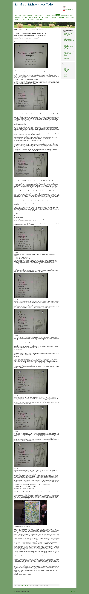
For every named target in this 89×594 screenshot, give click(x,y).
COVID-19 (67, 17)
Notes (41, 19)
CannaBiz (16, 19)
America (72, 17)
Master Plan (66, 70)
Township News (18, 17)
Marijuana (65, 76)
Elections (37, 19)
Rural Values (24, 17)
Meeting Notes (66, 65)
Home (16, 15)
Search (20, 15)
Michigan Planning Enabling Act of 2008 (68, 49)
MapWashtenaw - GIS (68, 39)
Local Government (30, 19)
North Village (66, 71)
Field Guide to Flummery (43, 17)
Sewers (53, 15)
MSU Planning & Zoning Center (68, 54)
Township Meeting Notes (27, 15)
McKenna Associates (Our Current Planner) (69, 41)
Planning (58, 15)
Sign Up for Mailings (53, 17)
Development (66, 69)
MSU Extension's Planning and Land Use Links (69, 51)
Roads (65, 75)
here (42, 578)
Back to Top (73, 591)
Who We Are (61, 17)
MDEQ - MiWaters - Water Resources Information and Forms (68, 44)
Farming (65, 74)
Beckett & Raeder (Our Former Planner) (68, 34)
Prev (17, 582)
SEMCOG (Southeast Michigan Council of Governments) (68, 57)
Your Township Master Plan (66, 15)
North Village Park (46, 15)
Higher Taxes (66, 73)
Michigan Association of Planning (68, 47)
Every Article (22, 19)
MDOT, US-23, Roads (33, 17)
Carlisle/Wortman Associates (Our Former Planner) (68, 37)
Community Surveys (38, 15)
